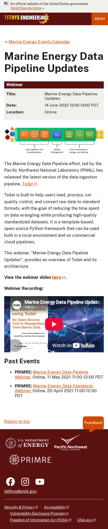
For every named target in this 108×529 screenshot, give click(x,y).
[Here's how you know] (54, 6)
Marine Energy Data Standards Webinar (54, 388)
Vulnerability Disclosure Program (37, 513)
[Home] (26, 18)
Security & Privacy (19, 507)
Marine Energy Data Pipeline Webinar (51, 374)
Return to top (17, 421)
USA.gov (84, 520)
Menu (100, 19)
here (56, 277)
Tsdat (27, 183)
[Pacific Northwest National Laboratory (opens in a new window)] (68, 445)
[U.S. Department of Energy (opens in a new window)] (27, 445)
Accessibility (54, 507)
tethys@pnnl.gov (20, 491)
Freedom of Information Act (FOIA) (39, 520)
